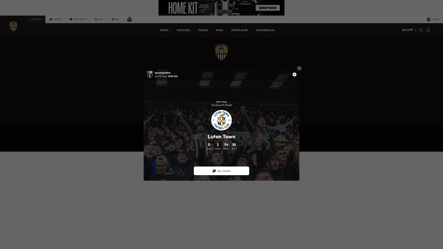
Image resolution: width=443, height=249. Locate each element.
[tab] (294, 74)
